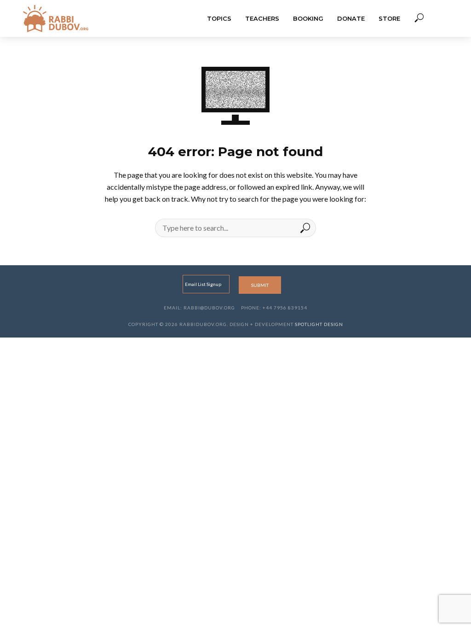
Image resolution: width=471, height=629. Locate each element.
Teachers (262, 18)
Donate (351, 18)
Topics (219, 18)
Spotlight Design (319, 324)
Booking (308, 18)
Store (389, 18)
